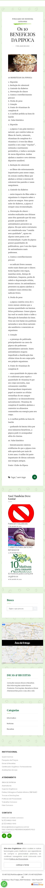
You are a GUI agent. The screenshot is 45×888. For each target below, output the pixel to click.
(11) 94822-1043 (9, 820)
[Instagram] (9, 836)
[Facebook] (4, 836)
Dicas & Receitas (9, 763)
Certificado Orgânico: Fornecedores (17, 766)
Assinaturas (6, 785)
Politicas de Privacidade (12, 799)
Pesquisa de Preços (10, 760)
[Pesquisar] (35, 608)
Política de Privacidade (18, 859)
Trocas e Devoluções (10, 795)
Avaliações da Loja (9, 770)
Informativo (11, 718)
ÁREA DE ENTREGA (9, 782)
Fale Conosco (7, 805)
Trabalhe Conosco (9, 802)
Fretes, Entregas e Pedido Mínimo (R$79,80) (19, 792)
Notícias (10, 723)
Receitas (10, 729)
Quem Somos (7, 757)
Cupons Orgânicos (9, 789)
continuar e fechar (22, 865)
